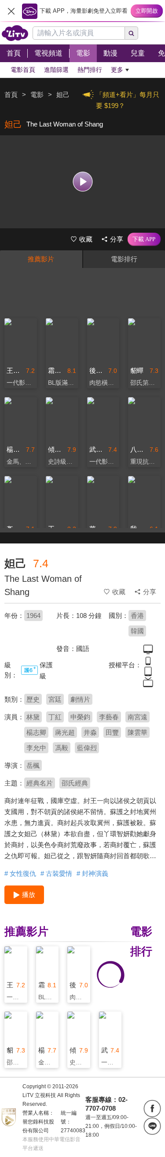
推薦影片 (41, 259)
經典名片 (39, 783)
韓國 (137, 631)
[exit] (11, 11)
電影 (37, 94)
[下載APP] (144, 239)
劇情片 (80, 699)
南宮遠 (137, 717)
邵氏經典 (75, 783)
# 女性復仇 (20, 873)
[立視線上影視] (15, 33)
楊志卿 (36, 732)
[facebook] (152, 1108)
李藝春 (109, 717)
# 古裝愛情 (56, 873)
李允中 (36, 747)
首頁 (11, 94)
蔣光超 (65, 732)
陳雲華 (137, 732)
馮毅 (61, 747)
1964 (33, 615)
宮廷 (55, 699)
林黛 (33, 717)
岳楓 (33, 765)
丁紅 (55, 717)
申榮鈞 (80, 717)
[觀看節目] (82, 182)
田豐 (112, 732)
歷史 (33, 699)
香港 (137, 615)
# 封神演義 (92, 873)
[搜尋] (131, 33)
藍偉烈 (87, 747)
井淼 (90, 732)
